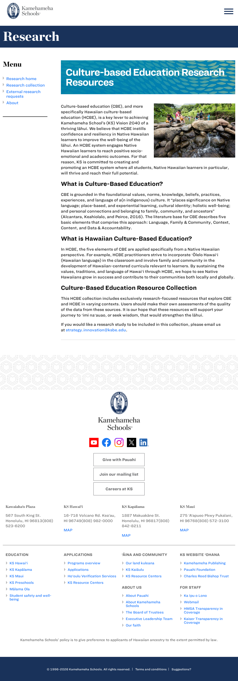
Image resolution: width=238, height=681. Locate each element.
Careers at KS (119, 489)
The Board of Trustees (145, 612)
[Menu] (227, 11)
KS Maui (16, 576)
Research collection (25, 85)
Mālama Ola (20, 589)
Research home (21, 79)
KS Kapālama (21, 569)
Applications (78, 569)
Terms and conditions (151, 669)
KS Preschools (22, 582)
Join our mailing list (119, 474)
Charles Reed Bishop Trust (206, 576)
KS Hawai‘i (19, 563)
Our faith (133, 625)
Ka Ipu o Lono (195, 595)
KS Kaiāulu (135, 569)
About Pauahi (137, 595)
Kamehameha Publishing (205, 563)
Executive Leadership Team (149, 619)
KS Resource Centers (85, 582)
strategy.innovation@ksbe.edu (96, 330)
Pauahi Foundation (199, 569)
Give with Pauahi (119, 460)
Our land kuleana (140, 563)
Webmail (191, 602)
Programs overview (84, 563)
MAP (68, 530)
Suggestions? (181, 669)
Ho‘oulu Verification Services (92, 576)
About (12, 103)
